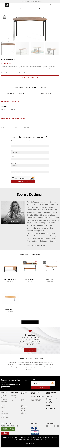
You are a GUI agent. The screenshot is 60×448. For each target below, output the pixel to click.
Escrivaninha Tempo (10, 309)
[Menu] (2, 5)
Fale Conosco (24, 396)
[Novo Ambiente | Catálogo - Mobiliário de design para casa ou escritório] (7, 5)
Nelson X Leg (50, 279)
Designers (3, 405)
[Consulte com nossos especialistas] (8, 429)
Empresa (13, 163)
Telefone (13, 157)
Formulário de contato (46, 93)
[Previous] (4, 27)
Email (13, 150)
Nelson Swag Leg (30, 279)
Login (12, 400)
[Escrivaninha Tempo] (10, 298)
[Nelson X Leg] (49, 268)
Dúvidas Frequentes (23, 400)
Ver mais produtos (30, 322)
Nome (13, 144)
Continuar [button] (30, 443)
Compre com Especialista (16, 93)
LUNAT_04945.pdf (8, 109)
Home (21, 8)
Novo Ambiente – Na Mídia (4, 414)
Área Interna (26, 8)
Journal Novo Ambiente (4, 402)
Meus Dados (13, 395)
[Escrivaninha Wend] (10, 268)
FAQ (2, 411)
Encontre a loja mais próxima (4, 398)
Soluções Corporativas (4, 408)
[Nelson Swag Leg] (30, 268)
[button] (30, 77)
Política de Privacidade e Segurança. (38, 439)
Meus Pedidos (14, 397)
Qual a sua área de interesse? (19, 170)
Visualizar (10, 286)
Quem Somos (4, 395)
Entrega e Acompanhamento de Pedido (25, 407)
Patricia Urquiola (7, 63)
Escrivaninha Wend (10, 279)
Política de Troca (24, 403)
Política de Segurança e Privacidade (23, 412)
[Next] (55, 27)
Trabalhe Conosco (5, 417)
